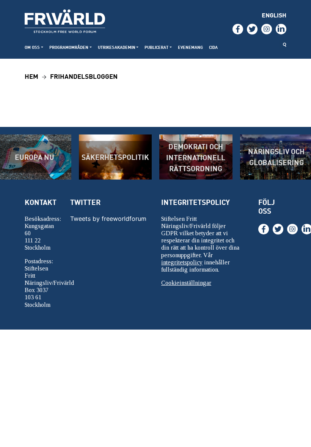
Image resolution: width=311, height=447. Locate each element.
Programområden (68, 47)
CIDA (213, 47)
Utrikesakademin (116, 47)
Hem (31, 76)
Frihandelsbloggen (84, 76)
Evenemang (190, 47)
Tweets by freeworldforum (108, 218)
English (274, 15)
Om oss (32, 47)
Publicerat (156, 47)
